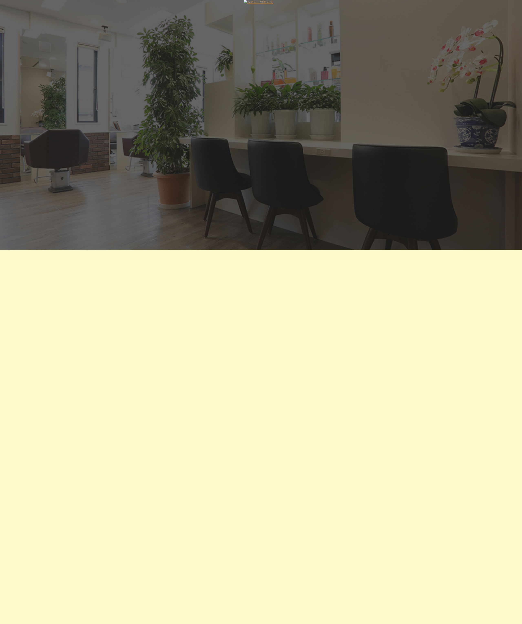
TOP (151, 8)
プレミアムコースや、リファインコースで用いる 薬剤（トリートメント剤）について (207, 596)
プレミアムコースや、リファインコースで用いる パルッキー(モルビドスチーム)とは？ (208, 601)
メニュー (328, 8)
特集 (165, 8)
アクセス (368, 8)
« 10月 (197, 571)
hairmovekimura (237, 455)
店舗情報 (182, 8)
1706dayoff (170, 442)
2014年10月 (164, 619)
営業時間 (348, 8)
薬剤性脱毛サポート (169, 591)
